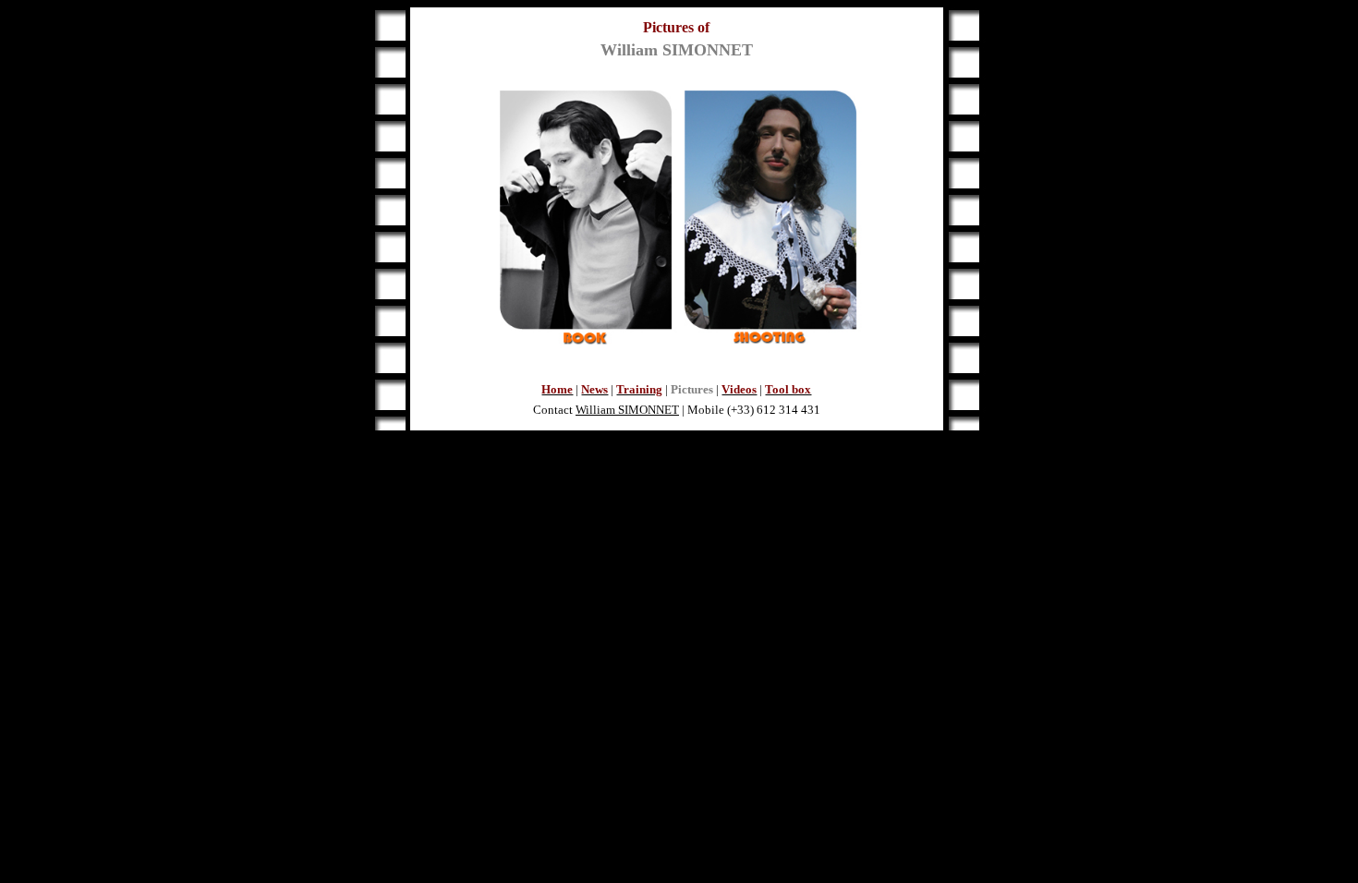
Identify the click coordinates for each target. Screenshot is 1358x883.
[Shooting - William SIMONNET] (770, 343)
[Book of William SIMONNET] (585, 343)
